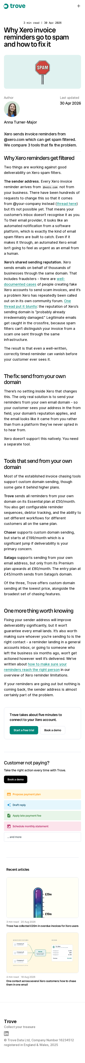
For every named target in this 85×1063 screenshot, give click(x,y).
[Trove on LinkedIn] (6, 1033)
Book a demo (52, 730)
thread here (66, 204)
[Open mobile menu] (78, 6)
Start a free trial (24, 730)
